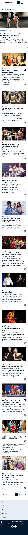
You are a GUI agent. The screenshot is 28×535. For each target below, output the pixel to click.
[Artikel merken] (27, 47)
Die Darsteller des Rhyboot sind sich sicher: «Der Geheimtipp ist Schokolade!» (13, 451)
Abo (18, 2)
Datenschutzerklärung (18, 523)
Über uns (4, 513)
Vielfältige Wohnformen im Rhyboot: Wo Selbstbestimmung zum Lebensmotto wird (13, 445)
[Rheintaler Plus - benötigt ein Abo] (25, 70)
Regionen (4, 505)
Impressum (9, 523)
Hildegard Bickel (7, 84)
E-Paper (4, 517)
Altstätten (2, 30)
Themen (4, 501)
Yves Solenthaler (7, 415)
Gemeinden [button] (7, 2)
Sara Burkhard (7, 440)
